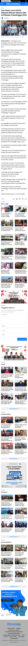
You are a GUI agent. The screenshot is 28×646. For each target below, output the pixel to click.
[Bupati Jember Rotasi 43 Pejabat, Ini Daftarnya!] (21, 420)
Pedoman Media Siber (14, 633)
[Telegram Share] (23, 199)
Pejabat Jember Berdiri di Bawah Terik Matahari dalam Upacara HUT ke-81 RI (21, 452)
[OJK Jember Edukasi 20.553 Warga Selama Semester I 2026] (21, 561)
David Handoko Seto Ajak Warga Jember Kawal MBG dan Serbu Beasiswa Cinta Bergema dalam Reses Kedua (7, 402)
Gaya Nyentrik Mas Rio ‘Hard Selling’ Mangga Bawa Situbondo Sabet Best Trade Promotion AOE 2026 (7, 426)
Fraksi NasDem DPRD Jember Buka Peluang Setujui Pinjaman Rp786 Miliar (7, 389)
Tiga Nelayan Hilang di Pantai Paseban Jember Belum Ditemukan (6, 530)
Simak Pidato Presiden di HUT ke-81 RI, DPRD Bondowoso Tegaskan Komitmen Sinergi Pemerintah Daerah (7, 376)
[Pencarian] (26, 4)
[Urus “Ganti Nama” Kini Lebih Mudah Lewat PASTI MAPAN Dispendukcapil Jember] (21, 208)
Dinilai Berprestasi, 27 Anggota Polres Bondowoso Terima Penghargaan (7, 243)
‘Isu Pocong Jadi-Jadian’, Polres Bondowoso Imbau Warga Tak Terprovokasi (20, 229)
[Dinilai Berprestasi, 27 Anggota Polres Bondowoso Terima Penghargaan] (7, 237)
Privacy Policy (13, 636)
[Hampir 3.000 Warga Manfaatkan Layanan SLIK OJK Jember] (7, 574)
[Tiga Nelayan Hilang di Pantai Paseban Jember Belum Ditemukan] (7, 524)
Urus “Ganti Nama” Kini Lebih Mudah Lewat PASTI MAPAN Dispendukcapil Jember (20, 215)
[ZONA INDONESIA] (13, 4)
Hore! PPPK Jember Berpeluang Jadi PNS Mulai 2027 (20, 439)
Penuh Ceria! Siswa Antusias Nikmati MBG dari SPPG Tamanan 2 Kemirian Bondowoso (21, 257)
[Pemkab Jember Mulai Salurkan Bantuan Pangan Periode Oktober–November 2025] (7, 265)
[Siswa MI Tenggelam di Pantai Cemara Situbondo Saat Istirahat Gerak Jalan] (21, 524)
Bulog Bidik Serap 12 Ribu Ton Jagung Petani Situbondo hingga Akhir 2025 (6, 286)
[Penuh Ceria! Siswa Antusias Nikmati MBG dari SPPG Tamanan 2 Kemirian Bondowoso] (21, 251)
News (2, 8)
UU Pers (6, 636)
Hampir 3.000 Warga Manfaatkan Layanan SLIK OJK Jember (7, 580)
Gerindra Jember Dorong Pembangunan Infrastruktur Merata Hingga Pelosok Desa (20, 376)
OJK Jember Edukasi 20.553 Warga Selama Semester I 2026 (20, 567)
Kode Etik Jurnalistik (14, 630)
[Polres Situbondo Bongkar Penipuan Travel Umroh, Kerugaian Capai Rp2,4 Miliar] (21, 279)
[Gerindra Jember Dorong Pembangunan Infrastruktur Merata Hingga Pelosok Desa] (21, 370)
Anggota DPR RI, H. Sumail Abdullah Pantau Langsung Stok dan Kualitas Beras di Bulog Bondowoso (20, 243)
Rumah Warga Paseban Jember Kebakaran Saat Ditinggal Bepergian (20, 504)
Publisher (6, 17)
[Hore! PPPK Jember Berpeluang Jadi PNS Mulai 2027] (21, 433)
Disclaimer (21, 636)
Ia (1, 163)
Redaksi (18, 628)
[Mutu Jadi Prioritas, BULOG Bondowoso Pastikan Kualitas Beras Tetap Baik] (7, 548)
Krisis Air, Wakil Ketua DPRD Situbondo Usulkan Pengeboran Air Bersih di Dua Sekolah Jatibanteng (20, 402)
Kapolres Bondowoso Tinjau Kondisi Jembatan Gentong (7, 257)
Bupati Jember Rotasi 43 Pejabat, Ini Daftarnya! (21, 426)
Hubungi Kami (14, 638)
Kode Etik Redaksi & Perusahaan (14, 631)
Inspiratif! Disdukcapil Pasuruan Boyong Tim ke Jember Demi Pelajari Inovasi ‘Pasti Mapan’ (7, 229)
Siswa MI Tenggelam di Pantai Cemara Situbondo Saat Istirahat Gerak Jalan (21, 530)
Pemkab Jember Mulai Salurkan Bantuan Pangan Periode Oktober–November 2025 (6, 272)
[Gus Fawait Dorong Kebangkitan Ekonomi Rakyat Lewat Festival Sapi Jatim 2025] (21, 265)
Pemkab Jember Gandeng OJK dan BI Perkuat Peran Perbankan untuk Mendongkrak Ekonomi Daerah (6, 452)
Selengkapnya (13, 408)
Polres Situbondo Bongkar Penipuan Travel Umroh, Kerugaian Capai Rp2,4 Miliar (20, 286)
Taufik (22, 142)
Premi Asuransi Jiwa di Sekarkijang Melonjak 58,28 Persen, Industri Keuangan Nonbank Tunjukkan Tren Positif (21, 580)
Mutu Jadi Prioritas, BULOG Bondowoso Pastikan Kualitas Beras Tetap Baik (6, 554)
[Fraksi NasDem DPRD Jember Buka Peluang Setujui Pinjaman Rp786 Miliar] (7, 383)
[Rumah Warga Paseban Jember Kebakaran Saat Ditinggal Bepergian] (21, 498)
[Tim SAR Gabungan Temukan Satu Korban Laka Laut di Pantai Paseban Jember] (7, 511)
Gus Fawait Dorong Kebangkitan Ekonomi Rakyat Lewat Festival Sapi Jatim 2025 (21, 272)
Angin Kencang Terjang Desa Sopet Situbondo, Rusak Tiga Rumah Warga (6, 504)
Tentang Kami (11, 628)
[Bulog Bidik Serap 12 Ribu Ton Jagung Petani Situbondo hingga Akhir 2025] (7, 279)
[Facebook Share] (14, 199)
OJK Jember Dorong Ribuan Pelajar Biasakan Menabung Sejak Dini (6, 439)
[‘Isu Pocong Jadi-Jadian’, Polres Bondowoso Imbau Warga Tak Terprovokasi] (21, 223)
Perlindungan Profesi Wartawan (11, 635)
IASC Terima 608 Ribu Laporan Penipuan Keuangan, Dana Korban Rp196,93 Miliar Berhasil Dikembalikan (7, 567)
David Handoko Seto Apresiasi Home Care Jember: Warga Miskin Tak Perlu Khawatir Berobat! (21, 389)
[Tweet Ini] (17, 199)
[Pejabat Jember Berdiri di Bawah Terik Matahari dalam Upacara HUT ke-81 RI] (21, 446)
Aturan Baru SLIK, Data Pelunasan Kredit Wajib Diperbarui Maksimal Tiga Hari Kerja (20, 554)
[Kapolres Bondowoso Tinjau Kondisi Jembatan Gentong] (7, 251)
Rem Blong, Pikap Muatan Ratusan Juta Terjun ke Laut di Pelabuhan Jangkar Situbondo (21, 517)
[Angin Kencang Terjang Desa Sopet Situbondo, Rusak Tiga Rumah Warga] (7, 498)
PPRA (23, 635)
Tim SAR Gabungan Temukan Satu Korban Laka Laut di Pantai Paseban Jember (6, 517)
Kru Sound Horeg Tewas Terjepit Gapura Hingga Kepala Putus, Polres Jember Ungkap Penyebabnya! (6, 215)
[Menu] (2, 4)
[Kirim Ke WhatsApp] (26, 199)
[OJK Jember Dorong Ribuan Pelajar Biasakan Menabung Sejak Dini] (7, 433)
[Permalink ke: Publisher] (2, 18)
